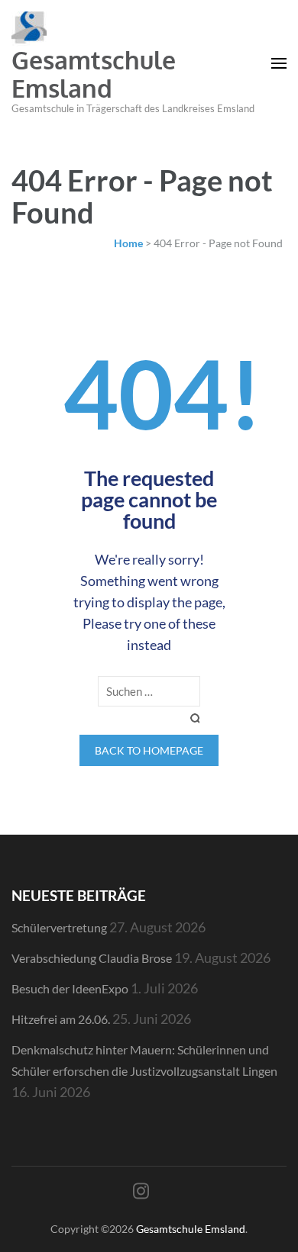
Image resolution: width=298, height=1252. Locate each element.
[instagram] (141, 1191)
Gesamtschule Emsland (93, 74)
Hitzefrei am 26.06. (60, 1019)
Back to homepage (149, 750)
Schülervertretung (59, 927)
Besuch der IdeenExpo (69, 988)
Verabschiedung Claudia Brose (91, 958)
